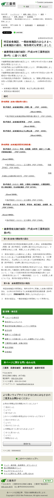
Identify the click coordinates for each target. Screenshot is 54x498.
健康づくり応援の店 (13, 335)
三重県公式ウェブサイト (8, 4)
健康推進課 (40, 25)
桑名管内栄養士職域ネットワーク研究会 (20, 326)
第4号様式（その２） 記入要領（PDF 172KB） (25, 200)
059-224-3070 (7, 487)
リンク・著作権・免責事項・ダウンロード (20, 465)
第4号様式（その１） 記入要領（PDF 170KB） (25, 165)
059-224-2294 (17, 378)
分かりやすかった (13, 420)
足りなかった (11, 413)
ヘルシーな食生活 (12, 318)
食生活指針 (9, 347)
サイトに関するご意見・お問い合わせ (19, 474)
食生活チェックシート (13, 322)
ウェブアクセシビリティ (13, 471)
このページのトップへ (28, 459)
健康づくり (6, 17)
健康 (42, 14)
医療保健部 (29, 25)
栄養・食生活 (18, 17)
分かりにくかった (13, 425)
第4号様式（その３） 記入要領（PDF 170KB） (25, 220)
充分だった (10, 407)
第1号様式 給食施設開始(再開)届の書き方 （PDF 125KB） (29, 116)
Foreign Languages (45, 2)
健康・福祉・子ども (30, 14)
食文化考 (8, 330)
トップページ (14, 14)
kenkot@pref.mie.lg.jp (25, 384)
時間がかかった (12, 438)
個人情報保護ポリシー (12, 468)
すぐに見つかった (13, 433)
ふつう (8, 410)
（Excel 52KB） (11, 194)
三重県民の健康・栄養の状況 (16, 343)
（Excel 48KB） (7, 215)
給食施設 (30, 17)
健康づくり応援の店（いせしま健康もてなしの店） (25, 339)
